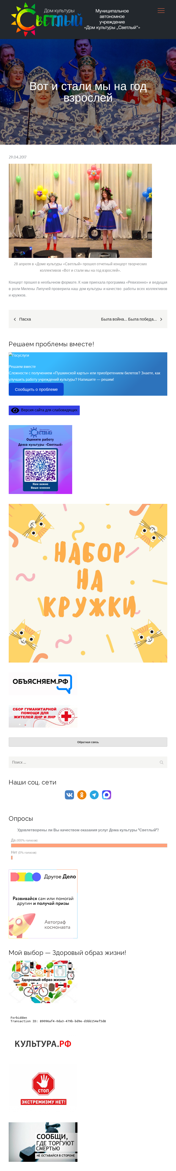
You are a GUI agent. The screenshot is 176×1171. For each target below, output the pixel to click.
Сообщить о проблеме (36, 389)
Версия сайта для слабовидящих (48, 410)
